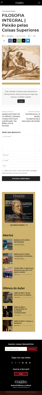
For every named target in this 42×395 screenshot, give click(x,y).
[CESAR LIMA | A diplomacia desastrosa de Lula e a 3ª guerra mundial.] (8, 272)
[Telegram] (28, 41)
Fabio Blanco (10, 36)
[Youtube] (30, 363)
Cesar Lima (17, 274)
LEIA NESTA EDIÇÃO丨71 (19, 225)
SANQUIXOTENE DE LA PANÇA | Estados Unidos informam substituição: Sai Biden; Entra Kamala (11, 120)
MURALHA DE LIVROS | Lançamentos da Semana (23, 255)
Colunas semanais (8, 11)
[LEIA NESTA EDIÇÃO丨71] (19, 208)
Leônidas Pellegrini (19, 244)
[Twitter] (19, 363)
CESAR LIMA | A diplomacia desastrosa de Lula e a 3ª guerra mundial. (23, 270)
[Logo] (20, 2)
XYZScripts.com (29, 394)
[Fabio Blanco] (3, 36)
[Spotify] (22, 363)
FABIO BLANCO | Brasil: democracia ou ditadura (22, 294)
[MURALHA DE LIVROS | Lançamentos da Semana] (8, 258)
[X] (15, 41)
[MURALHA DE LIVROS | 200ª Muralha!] (8, 244)
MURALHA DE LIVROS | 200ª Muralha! (22, 241)
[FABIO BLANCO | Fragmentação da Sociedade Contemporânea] (8, 311)
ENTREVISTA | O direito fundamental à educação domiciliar (31, 117)
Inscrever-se (32, 349)
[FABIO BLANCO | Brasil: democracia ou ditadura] (8, 297)
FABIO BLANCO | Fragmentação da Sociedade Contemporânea (20, 310)
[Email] (23, 41)
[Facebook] (10, 41)
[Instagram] (12, 363)
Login (21, 101)
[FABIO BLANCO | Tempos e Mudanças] (8, 325)
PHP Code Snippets (13, 394)
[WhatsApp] (19, 41)
